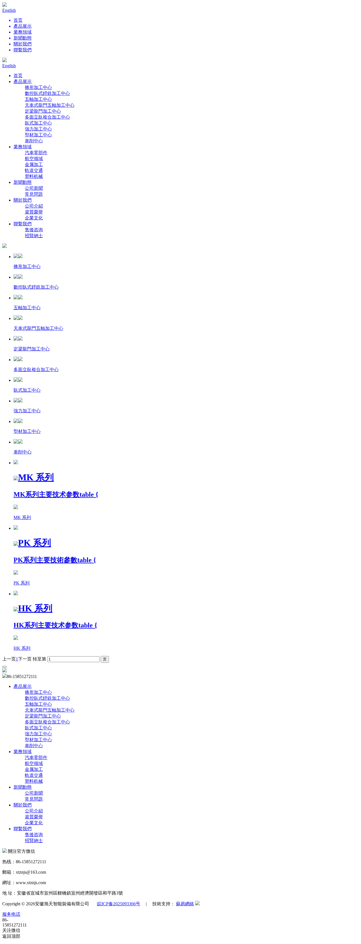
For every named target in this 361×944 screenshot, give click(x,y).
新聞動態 (23, 182)
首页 (18, 75)
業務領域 (23, 146)
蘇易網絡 (185, 903)
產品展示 (23, 81)
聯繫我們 (23, 223)
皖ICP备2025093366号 (118, 903)
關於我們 (23, 200)
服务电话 (11, 914)
